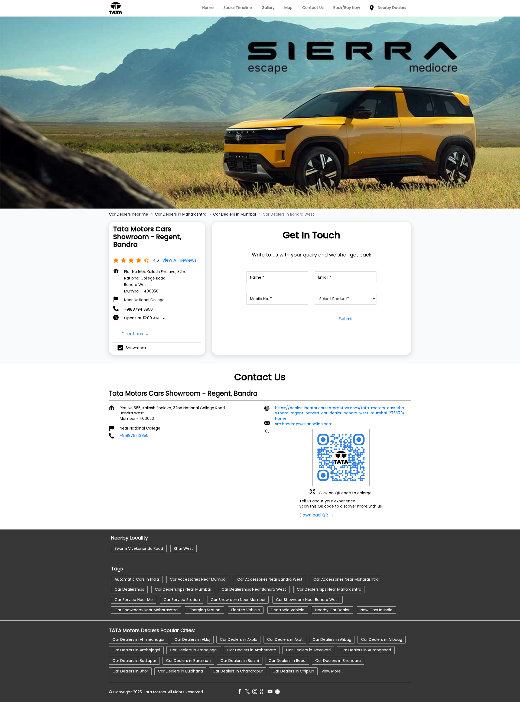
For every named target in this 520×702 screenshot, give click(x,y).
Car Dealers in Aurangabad (365, 649)
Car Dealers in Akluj (192, 639)
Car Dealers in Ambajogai (136, 649)
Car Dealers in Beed (287, 660)
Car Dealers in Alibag (332, 639)
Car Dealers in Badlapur (134, 660)
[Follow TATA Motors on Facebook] (241, 692)
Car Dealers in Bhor (130, 671)
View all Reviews (179, 260)
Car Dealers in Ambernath (251, 649)
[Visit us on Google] (264, 692)
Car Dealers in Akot (285, 639)
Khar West (183, 548)
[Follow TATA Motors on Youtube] (271, 692)
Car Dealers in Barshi (239, 660)
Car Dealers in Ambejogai (193, 649)
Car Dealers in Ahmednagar (138, 639)
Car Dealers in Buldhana (180, 671)
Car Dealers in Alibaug (381, 639)
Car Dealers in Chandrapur (238, 671)
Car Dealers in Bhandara (338, 660)
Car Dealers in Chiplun (293, 671)
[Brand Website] (279, 692)
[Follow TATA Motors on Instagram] (256, 692)
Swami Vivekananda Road (139, 548)
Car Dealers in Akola (238, 639)
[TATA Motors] (115, 8)
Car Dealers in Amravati (308, 649)
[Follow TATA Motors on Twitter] (248, 692)
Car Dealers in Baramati (188, 660)
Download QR (314, 515)
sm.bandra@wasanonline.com (304, 424)
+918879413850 (138, 309)
